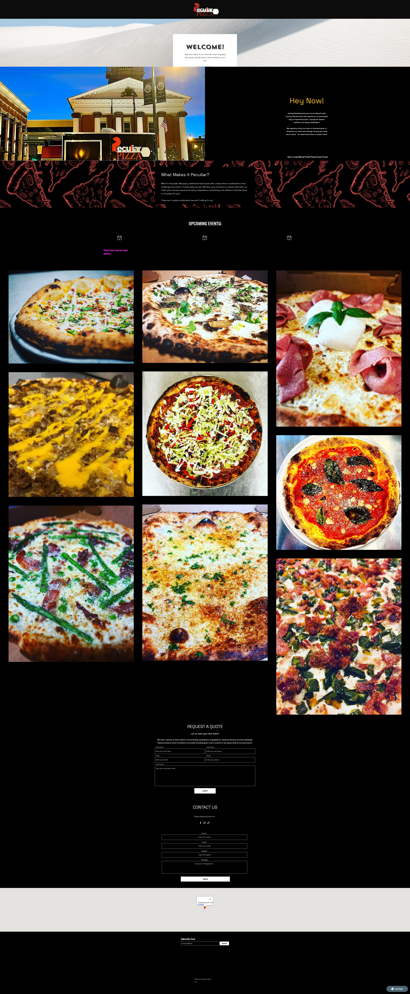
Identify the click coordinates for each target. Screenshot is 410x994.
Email (157, 756)
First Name (159, 747)
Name (204, 833)
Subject (204, 851)
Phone (208, 756)
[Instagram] (204, 822)
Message (204, 860)
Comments (159, 764)
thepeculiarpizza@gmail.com (204, 816)
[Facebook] (200, 822)
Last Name (210, 747)
